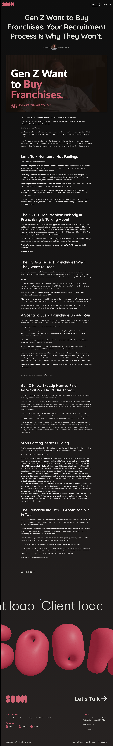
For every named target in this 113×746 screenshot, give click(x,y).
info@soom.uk (88, 724)
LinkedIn (24, 726)
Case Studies (39, 718)
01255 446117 (88, 730)
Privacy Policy (102, 742)
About (15, 718)
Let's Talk (95, 4)
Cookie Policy (90, 742)
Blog (30, 718)
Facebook (12, 726)
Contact (50, 718)
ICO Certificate (77, 742)
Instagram (37, 726)
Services (23, 718)
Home (8, 718)
